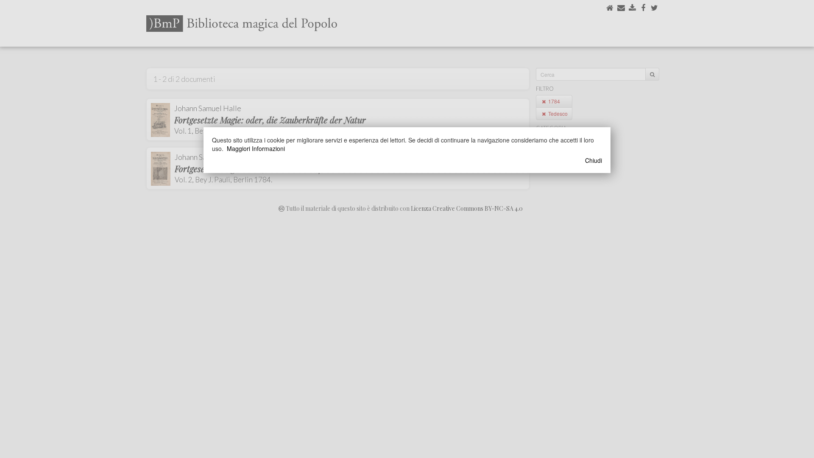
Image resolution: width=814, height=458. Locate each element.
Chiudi (593, 160)
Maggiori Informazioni (256, 148)
